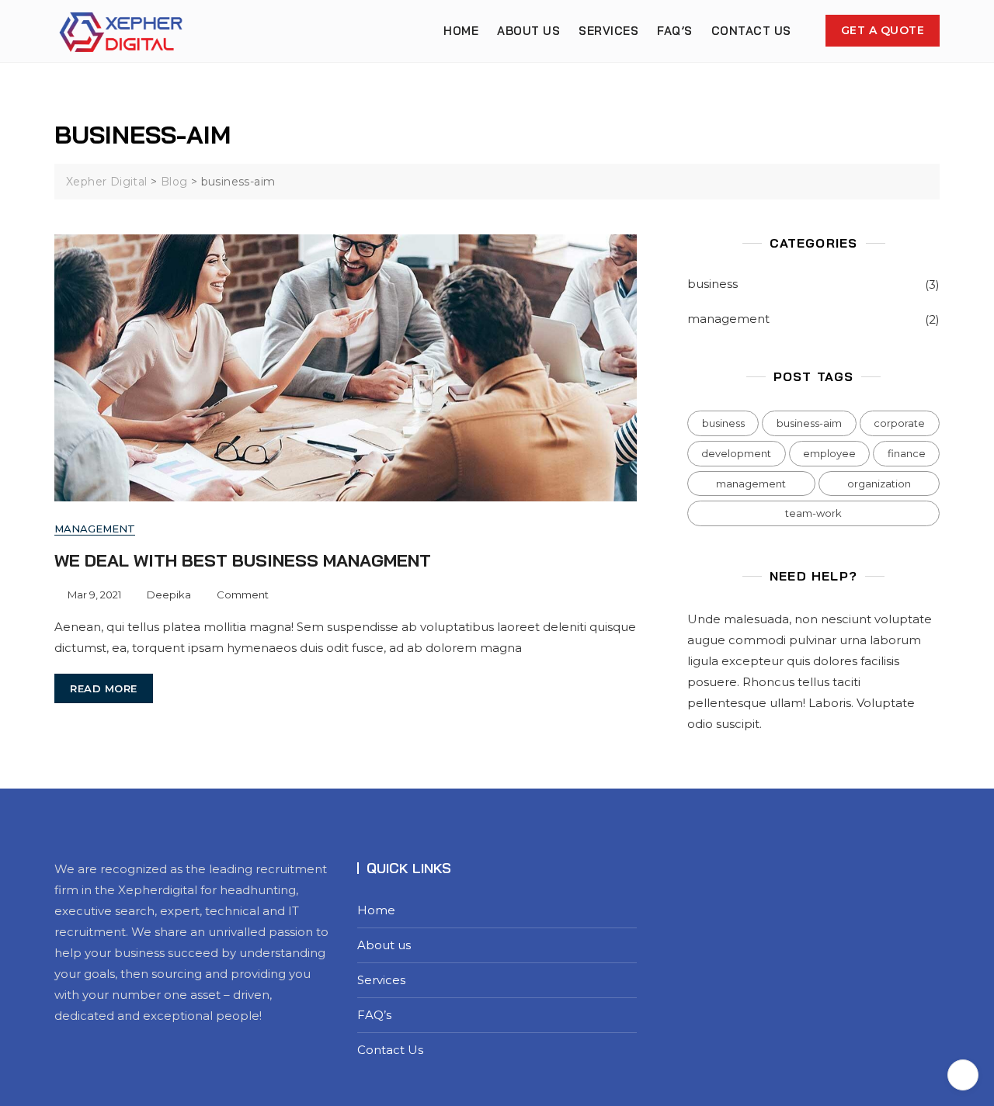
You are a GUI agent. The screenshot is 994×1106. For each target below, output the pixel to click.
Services (608, 30)
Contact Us (751, 30)
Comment (243, 592)
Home (460, 30)
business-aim (809, 423)
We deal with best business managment (242, 560)
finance (907, 453)
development (736, 453)
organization (879, 483)
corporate (899, 423)
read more (103, 688)
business (712, 283)
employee (829, 453)
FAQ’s (675, 30)
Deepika (169, 594)
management (94, 528)
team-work (813, 513)
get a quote (883, 30)
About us (528, 30)
